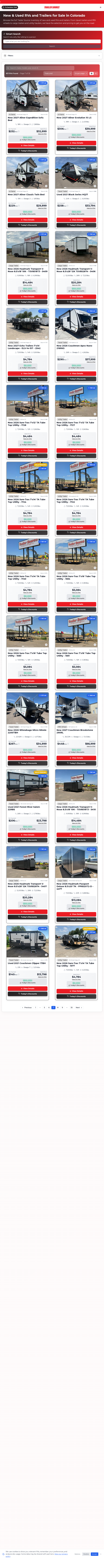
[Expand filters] (99, 55)
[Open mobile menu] (100, 7)
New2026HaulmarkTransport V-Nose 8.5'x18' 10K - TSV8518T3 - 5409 (27, 270)
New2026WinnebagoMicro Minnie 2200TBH (27, 731)
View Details (28, 145)
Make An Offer (42, 134)
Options (77, 1554)
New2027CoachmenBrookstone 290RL (75, 731)
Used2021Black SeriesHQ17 (72, 194)
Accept (94, 1554)
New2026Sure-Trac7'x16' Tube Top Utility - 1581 (76, 654)
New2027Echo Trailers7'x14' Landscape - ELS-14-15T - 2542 (24, 346)
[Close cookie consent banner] (101, 1554)
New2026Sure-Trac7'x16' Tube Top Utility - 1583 (27, 654)
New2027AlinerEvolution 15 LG (74, 117)
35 (72, 1008)
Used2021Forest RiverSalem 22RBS (24, 808)
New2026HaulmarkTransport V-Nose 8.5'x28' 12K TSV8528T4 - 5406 (76, 270)
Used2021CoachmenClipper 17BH (27, 963)
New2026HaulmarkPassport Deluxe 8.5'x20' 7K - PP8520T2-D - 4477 (75, 886)
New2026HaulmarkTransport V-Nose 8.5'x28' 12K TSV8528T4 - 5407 (27, 885)
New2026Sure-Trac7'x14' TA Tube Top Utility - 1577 (75, 964)
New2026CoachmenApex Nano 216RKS (74, 346)
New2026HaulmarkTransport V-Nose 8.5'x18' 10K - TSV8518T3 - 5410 (76, 808)
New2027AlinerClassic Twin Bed (26, 194)
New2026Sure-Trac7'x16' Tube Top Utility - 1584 (76, 577)
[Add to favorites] (46, 109)
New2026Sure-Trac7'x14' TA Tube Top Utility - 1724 (26, 500)
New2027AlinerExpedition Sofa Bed (25, 118)
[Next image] (46, 96)
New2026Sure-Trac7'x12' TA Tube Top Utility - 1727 (75, 423)
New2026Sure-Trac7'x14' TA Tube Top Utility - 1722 (75, 500)
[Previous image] (9, 96)
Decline (86, 1554)
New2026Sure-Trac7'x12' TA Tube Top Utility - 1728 (26, 423)
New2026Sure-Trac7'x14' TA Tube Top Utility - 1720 (26, 577)
